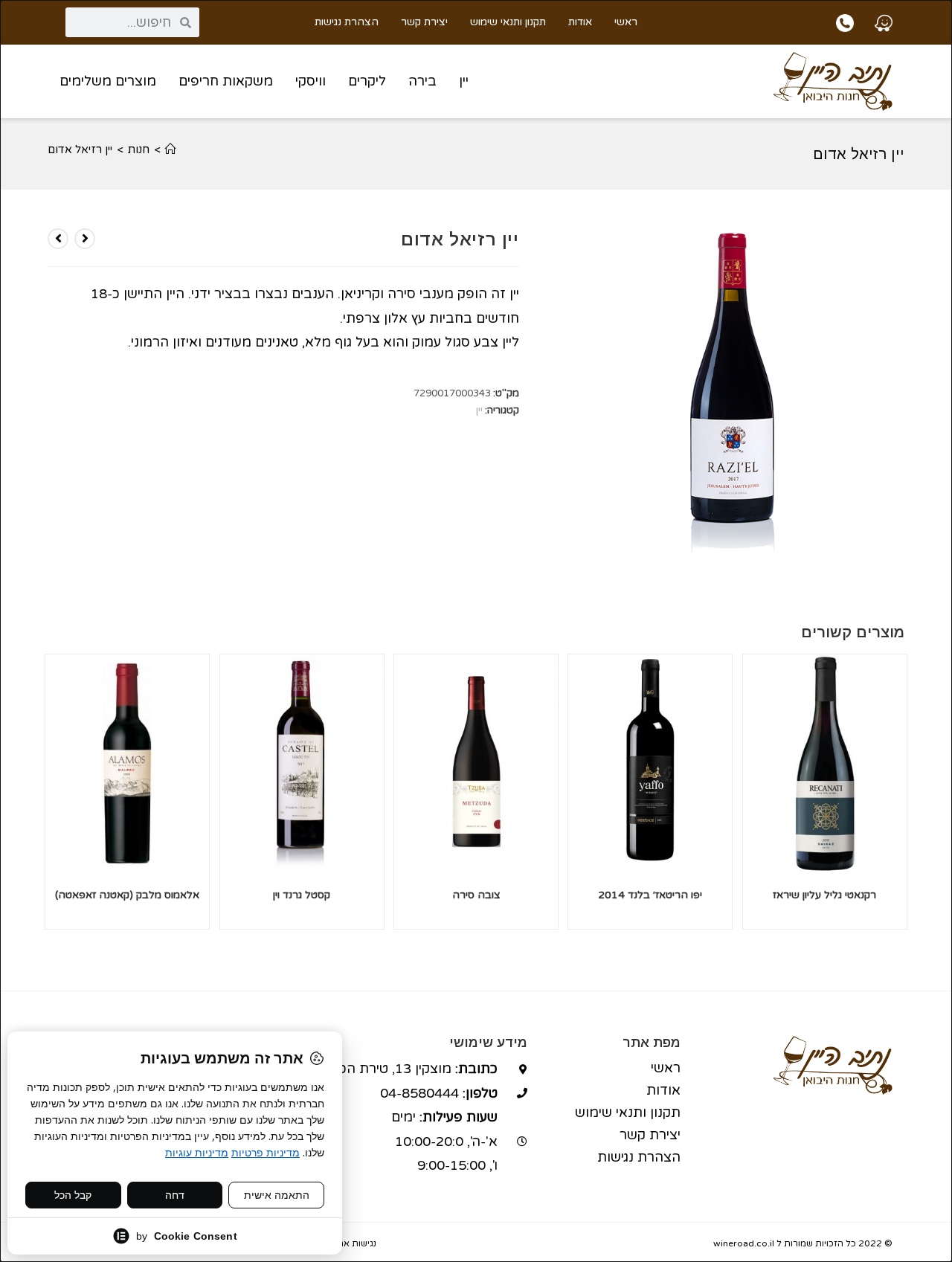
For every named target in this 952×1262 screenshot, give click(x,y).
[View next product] (58, 238)
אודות (580, 22)
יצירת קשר (424, 22)
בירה (422, 81)
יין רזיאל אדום (80, 149)
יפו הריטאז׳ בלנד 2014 (650, 895)
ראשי (625, 22)
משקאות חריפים (225, 81)
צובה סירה (476, 895)
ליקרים (367, 81)
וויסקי (310, 81)
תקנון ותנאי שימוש (508, 22)
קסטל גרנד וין (301, 895)
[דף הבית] (170, 149)
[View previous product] (84, 238)
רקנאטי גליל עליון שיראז (824, 895)
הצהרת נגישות (347, 22)
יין (464, 81)
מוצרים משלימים (108, 81)
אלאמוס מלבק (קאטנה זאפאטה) (127, 895)
